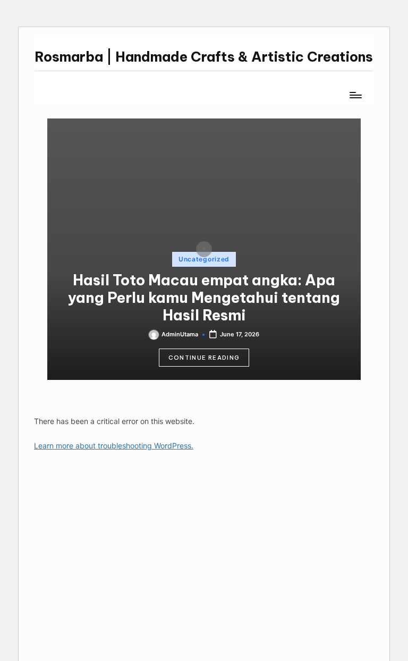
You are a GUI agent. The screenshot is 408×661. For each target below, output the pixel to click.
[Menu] (355, 95)
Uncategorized (204, 259)
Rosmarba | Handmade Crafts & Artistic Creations (204, 56)
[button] (204, 358)
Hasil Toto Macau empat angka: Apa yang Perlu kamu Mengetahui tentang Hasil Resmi (204, 297)
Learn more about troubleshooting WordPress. (113, 445)
